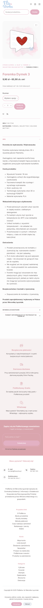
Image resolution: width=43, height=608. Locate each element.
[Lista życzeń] (31, 4)
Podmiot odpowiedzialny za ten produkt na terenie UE (21, 315)
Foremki (15, 126)
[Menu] (39, 4)
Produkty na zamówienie (21, 556)
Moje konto (21, 540)
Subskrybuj (21, 443)
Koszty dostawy (21, 518)
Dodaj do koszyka (19, 106)
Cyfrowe (21, 567)
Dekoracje (21, 580)
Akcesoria (21, 578)
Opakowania (21, 575)
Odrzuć (27, 604)
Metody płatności (21, 521)
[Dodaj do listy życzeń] (3, 114)
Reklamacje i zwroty (21, 526)
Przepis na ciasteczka (21, 551)
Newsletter (21, 548)
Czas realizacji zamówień (21, 524)
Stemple (21, 573)
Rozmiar (6, 93)
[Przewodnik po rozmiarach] (7, 114)
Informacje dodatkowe (11, 310)
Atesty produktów (21, 516)
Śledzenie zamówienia (21, 546)
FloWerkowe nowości (21, 553)
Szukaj (34, 12)
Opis (4, 139)
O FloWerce (21, 513)
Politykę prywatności (19, 449)
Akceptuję (16, 604)
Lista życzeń (21, 543)
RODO (21, 529)
